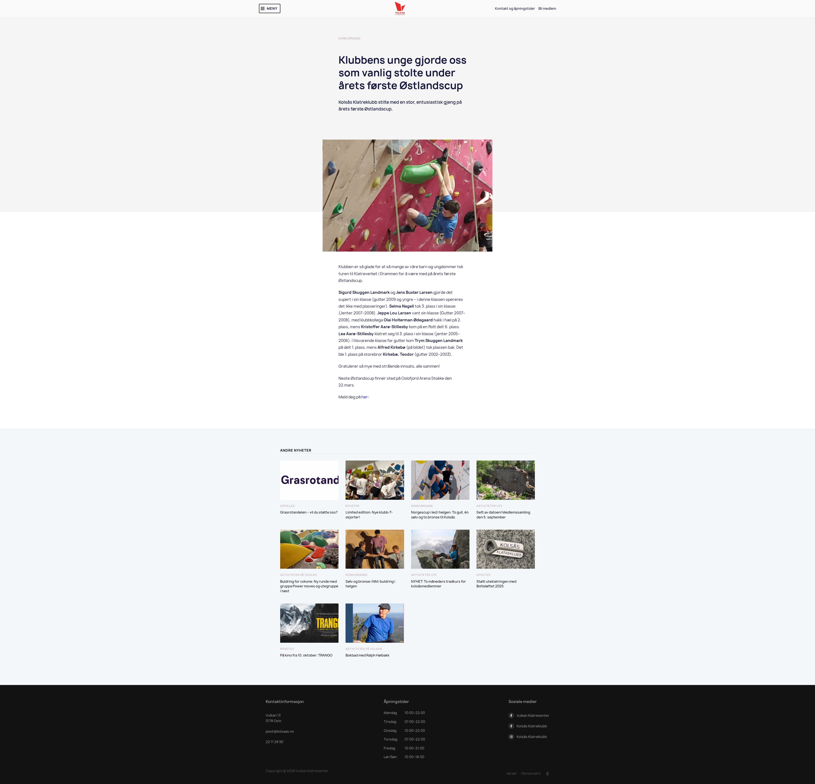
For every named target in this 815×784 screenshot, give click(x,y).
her (364, 397)
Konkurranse (350, 38)
